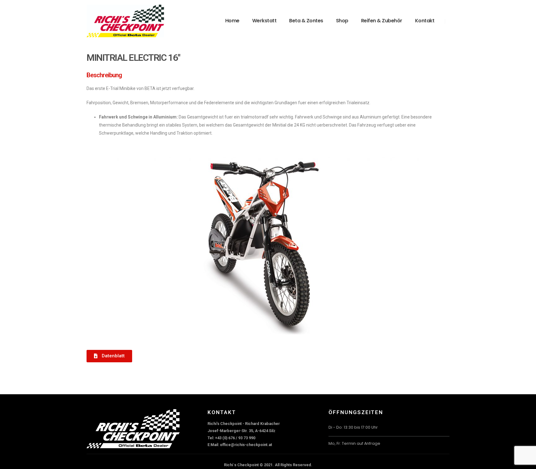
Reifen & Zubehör (381, 20)
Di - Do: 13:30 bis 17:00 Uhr (353, 427)
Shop (342, 20)
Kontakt (425, 20)
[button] (109, 356)
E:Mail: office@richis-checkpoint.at (240, 444)
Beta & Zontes (306, 20)
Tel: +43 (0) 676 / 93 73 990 (231, 438)
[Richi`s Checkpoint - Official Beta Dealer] (125, 21)
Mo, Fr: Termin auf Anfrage (354, 443)
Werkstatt (264, 20)
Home (232, 20)
